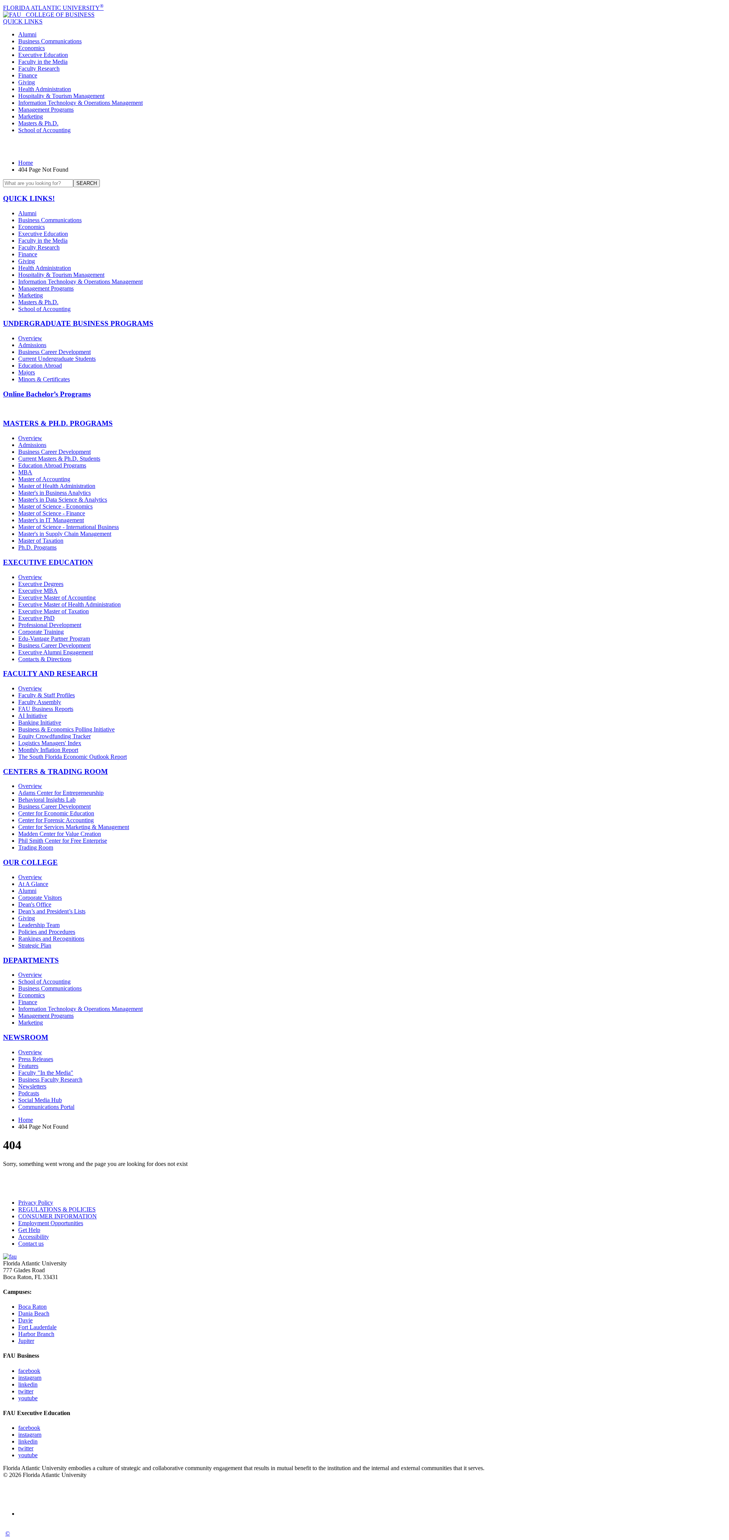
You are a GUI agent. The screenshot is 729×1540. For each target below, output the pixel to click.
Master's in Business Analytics (54, 493)
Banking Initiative (39, 722)
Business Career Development (54, 352)
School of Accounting (44, 130)
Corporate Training (41, 632)
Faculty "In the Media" (45, 1072)
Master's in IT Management (51, 520)
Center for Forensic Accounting (56, 820)
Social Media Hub (40, 1100)
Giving (26, 82)
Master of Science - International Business (68, 527)
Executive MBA (38, 591)
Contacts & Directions (44, 659)
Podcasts (28, 1093)
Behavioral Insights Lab (47, 799)
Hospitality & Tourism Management (61, 96)
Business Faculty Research (50, 1079)
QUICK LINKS (23, 21)
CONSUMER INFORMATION (57, 1216)
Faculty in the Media (43, 61)
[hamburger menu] (364, 146)
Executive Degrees (40, 584)
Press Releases (35, 1059)
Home (25, 163)
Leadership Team (39, 925)
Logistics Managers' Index (49, 743)
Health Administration (44, 89)
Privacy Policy (35, 1202)
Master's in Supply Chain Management (64, 534)
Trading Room (35, 847)
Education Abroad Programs (52, 465)
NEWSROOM (25, 1037)
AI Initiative (32, 715)
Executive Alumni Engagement (55, 652)
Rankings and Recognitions (51, 938)
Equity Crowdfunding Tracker (54, 736)
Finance (27, 75)
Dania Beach (33, 1313)
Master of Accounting (44, 479)
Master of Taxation (40, 540)
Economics (31, 48)
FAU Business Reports (45, 709)
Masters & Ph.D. (38, 123)
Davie (25, 1320)
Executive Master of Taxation (53, 611)
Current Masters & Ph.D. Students (59, 458)
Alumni (27, 34)
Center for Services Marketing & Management (73, 827)
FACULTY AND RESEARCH (50, 674)
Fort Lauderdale (37, 1327)
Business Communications (50, 41)
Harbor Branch (36, 1334)
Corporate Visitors (40, 897)
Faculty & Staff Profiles (46, 695)
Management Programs (46, 109)
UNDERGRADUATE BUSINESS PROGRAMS (78, 323)
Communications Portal (46, 1107)
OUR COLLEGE (30, 862)
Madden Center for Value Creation (59, 834)
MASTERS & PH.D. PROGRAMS (58, 423)
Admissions (32, 345)
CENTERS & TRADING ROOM (55, 772)
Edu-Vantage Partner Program (54, 638)
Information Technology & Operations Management (80, 103)
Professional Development (49, 625)
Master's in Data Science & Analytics (62, 499)
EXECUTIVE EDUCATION (48, 562)
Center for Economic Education (56, 813)
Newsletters (32, 1086)
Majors (26, 372)
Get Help (29, 1230)
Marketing (30, 116)
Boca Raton (32, 1306)
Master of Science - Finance (51, 513)
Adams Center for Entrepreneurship (61, 793)
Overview (30, 338)
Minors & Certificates (44, 379)
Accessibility (33, 1237)
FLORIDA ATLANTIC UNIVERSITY (53, 8)
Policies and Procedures (46, 932)
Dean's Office (34, 904)
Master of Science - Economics (55, 506)
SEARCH (86, 183)
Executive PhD (36, 618)
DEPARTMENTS (31, 960)
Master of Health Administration (56, 486)
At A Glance (33, 884)
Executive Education (43, 55)
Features (28, 1066)
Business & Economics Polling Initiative (66, 729)
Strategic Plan (34, 945)
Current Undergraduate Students (57, 358)
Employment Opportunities (50, 1223)
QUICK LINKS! (29, 198)
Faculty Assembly (39, 702)
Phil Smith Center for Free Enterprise (62, 840)
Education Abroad (40, 365)
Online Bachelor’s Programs (47, 394)
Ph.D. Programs (37, 547)
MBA (25, 472)
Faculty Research (39, 68)
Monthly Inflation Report (48, 750)
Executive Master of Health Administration (69, 604)
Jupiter (26, 1341)
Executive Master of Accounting (57, 597)
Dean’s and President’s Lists (51, 911)
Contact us (31, 1243)
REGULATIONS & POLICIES (57, 1209)
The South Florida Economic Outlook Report (72, 756)
